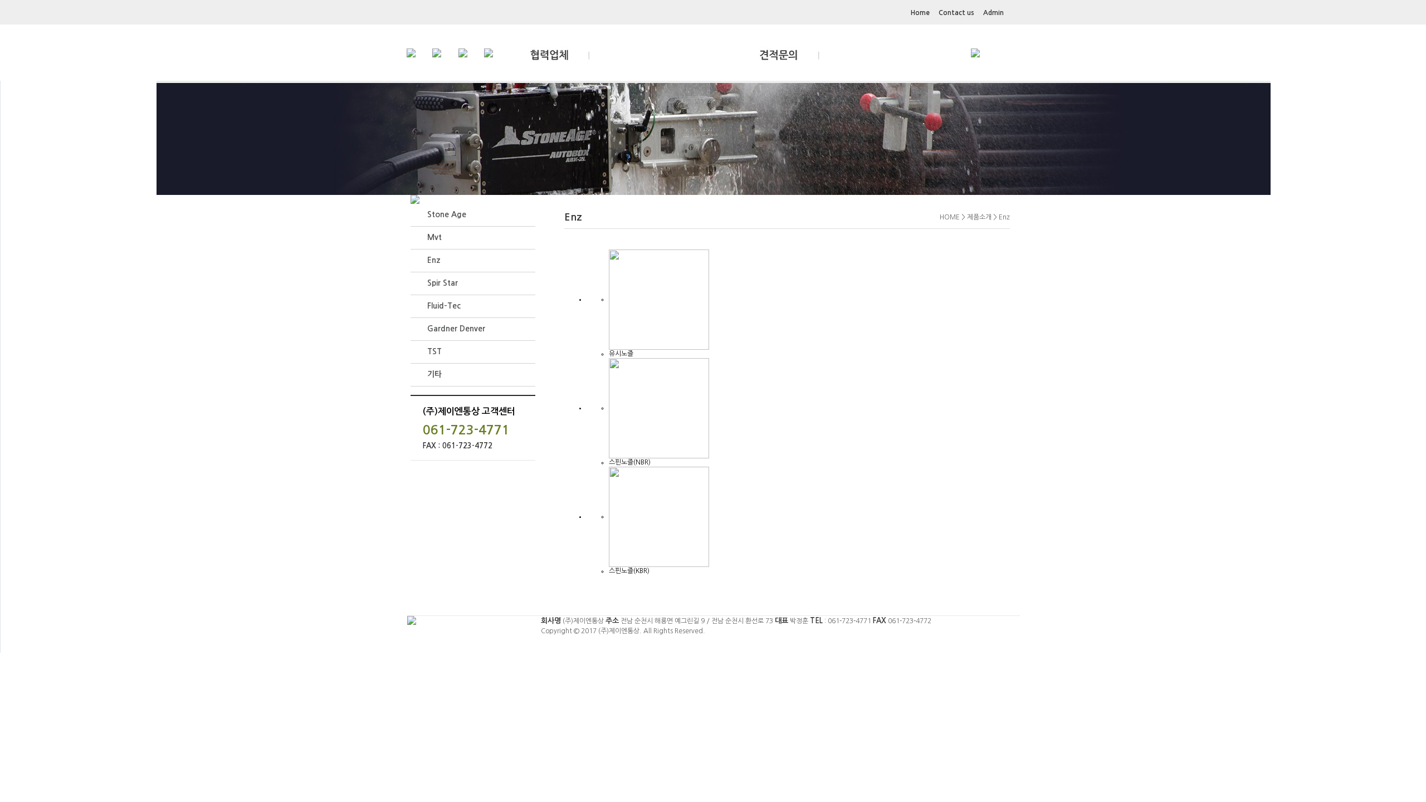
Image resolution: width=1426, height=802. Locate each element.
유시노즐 (621, 353)
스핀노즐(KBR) (629, 571)
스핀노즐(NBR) (630, 462)
